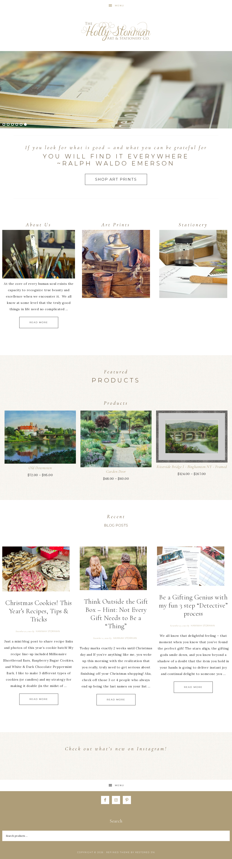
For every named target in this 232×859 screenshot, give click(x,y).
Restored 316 (145, 852)
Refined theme (118, 852)
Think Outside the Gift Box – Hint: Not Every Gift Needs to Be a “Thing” (116, 613)
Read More (38, 322)
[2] (8, 124)
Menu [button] (119, 5)
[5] (21, 124)
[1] (3, 124)
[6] (25, 124)
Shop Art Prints (116, 179)
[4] (16, 124)
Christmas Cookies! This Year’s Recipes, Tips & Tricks (38, 611)
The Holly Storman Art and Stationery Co (116, 31)
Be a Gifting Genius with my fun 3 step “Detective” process (193, 605)
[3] (12, 124)
